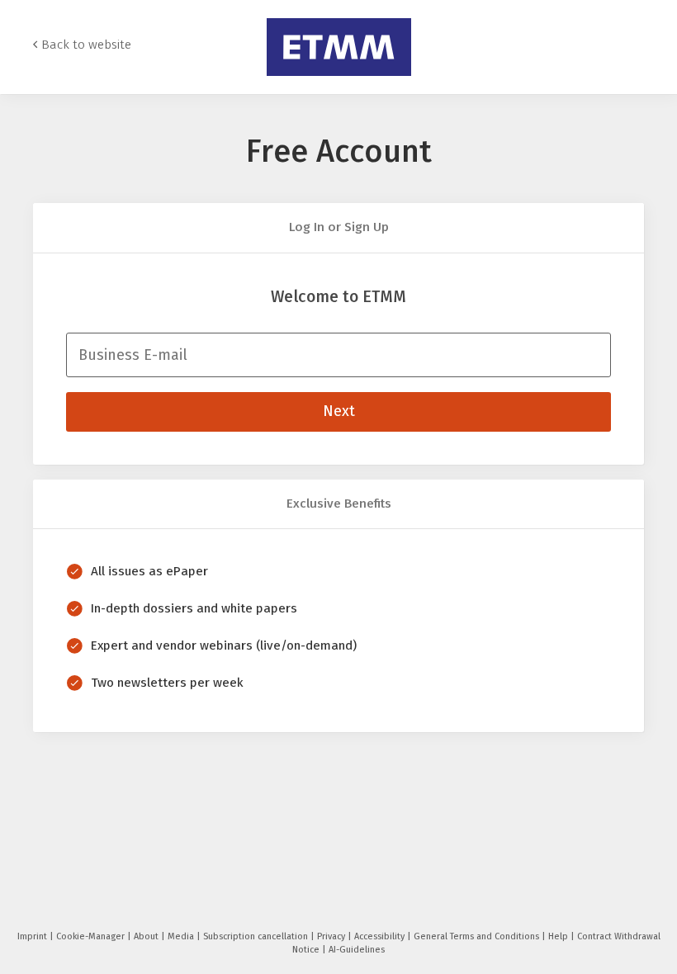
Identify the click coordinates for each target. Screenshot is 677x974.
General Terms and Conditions (478, 936)
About (147, 936)
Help (559, 936)
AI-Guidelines (357, 949)
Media (182, 936)
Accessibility (380, 936)
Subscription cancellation (256, 936)
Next (339, 411)
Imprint (33, 936)
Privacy (332, 936)
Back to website (86, 44)
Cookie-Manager (91, 936)
